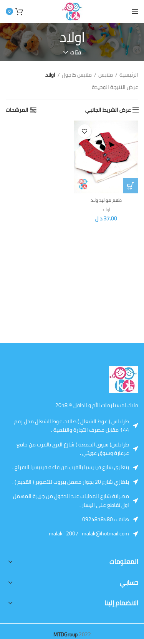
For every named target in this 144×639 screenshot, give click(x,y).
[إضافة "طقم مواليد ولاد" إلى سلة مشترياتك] (130, 185)
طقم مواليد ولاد (106, 200)
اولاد (106, 209)
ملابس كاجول (77, 74)
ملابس (105, 74)
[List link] (110, 519)
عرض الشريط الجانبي (108, 109)
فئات (75, 52)
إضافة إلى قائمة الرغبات (84, 131)
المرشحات (17, 109)
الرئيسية (128, 74)
